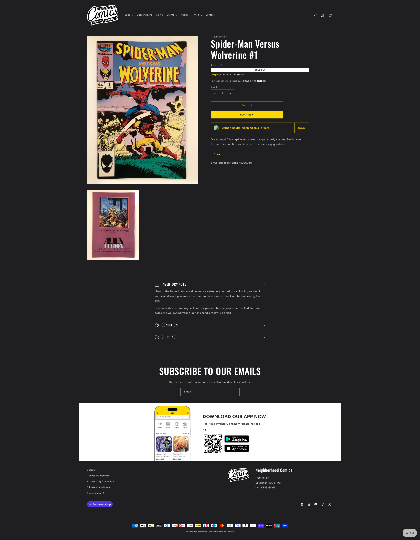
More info (301, 128)
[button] (129, 14)
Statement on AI (96, 493)
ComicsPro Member (98, 475)
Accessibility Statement (100, 481)
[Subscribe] (235, 392)
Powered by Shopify (224, 532)
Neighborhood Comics (204, 532)
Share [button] (217, 154)
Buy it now (247, 114)
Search (91, 470)
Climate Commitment (99, 487)
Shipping (215, 75)
